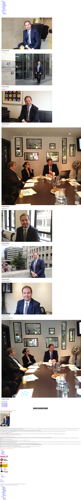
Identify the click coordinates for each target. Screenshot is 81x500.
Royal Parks (4, 2)
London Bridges (4, 488)
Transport (4, 3)
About (2, 11)
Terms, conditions (4, 13)
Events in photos (4, 5)
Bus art (3, 9)
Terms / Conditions (3, 476)
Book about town (4, 10)
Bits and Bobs (4, 6)
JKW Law (7, 432)
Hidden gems (3, 492)
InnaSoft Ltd (1, 480)
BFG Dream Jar (4, 7)
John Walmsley (3, 452)
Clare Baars (3, 451)
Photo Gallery (3, 1)
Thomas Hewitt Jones (4, 454)
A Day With (3, 496)
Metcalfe (2, 453)
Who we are (4, 497)
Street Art (4, 493)
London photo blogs (4, 489)
